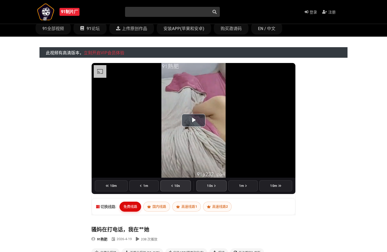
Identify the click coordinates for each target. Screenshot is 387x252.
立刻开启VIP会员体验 (104, 52)
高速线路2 (219, 207)
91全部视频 (53, 28)
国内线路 (159, 207)
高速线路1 (189, 207)
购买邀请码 (231, 28)
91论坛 (93, 28)
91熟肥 (102, 239)
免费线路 (130, 207)
